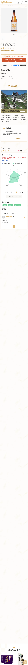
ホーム (2, 5)
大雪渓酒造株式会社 (5, 50)
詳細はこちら (5, 160)
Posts (23, 65)
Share (17, 65)
